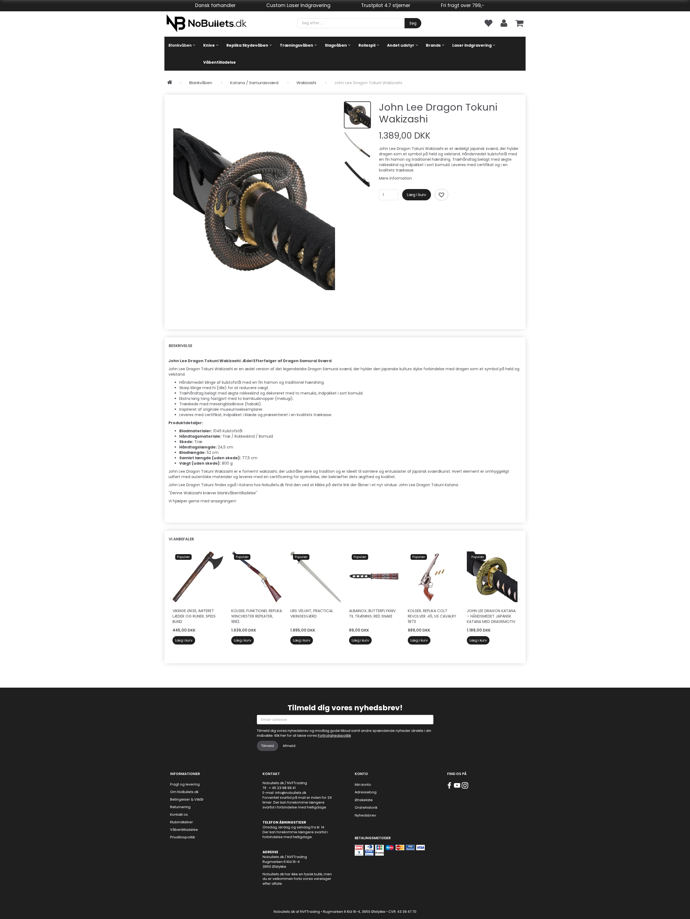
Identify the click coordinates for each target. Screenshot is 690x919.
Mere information (395, 178)
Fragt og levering (185, 784)
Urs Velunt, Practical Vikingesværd (311, 613)
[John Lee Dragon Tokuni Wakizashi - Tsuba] (254, 209)
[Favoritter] (488, 22)
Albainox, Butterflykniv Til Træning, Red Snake (372, 613)
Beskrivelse (180, 345)
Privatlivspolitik (182, 837)
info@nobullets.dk (290, 792)
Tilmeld (267, 745)
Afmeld (289, 745)
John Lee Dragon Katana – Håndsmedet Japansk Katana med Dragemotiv (491, 616)
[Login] (503, 22)
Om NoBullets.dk (184, 792)
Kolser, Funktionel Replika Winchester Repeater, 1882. (256, 616)
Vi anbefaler (181, 539)
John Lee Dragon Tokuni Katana (428, 485)
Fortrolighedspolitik (334, 735)
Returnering (180, 807)
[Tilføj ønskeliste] (441, 194)
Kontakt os (179, 814)
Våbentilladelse (184, 829)
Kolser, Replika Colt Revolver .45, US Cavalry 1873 (432, 616)
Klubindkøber (181, 822)
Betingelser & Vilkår (187, 799)
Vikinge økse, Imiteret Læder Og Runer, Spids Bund (194, 616)
